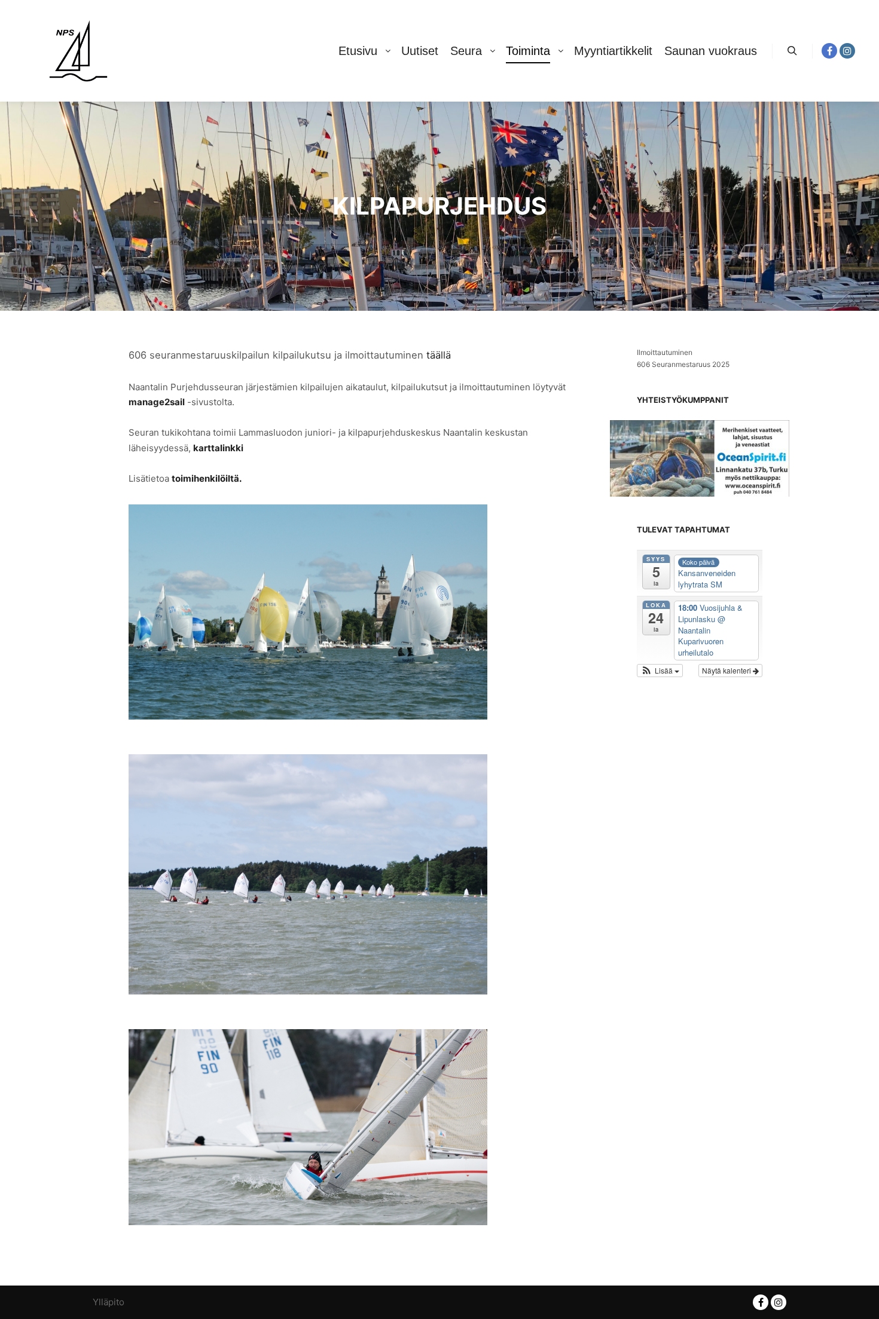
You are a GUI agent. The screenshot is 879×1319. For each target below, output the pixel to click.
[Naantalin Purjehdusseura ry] (78, 51)
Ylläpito (108, 1302)
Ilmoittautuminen (664, 352)
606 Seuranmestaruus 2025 (683, 364)
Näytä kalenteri (727, 670)
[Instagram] (847, 51)
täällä (438, 355)
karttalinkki (218, 448)
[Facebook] (829, 51)
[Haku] (792, 51)
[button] (659, 671)
